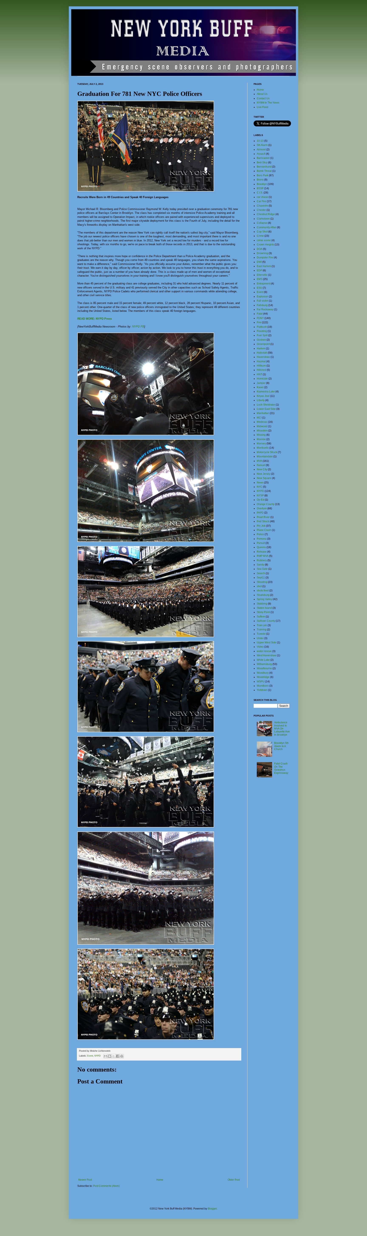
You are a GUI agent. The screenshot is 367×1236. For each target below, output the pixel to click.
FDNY (260, 318)
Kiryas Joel (263, 396)
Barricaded (263, 158)
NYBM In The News (268, 102)
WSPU (260, 681)
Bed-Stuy (262, 162)
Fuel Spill (262, 335)
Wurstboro (263, 685)
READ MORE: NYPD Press (94, 318)
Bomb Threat (264, 170)
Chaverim (262, 205)
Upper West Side (266, 642)
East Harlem (264, 266)
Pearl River (263, 517)
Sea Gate (262, 568)
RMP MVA (262, 555)
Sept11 (261, 577)
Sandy (260, 564)
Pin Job (261, 525)
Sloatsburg (263, 595)
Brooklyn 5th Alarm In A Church (281, 746)
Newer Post (85, 1179)
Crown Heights (265, 244)
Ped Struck (263, 521)
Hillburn (261, 365)
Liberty (261, 400)
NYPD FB (138, 326)
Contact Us (263, 98)
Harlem (261, 348)
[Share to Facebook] (118, 1056)
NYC (259, 486)
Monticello (263, 447)
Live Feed (262, 107)
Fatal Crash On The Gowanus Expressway (281, 768)
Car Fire (261, 201)
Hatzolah (262, 352)
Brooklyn (262, 184)
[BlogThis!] (109, 1056)
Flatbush (262, 326)
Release (262, 551)
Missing (261, 434)
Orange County (265, 504)
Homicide (262, 378)
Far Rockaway (265, 309)
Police (260, 534)
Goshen (261, 339)
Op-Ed (260, 499)
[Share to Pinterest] (122, 1056)
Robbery (262, 560)
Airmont (261, 149)
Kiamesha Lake (266, 391)
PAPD (260, 512)
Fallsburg (262, 305)
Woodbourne (264, 668)
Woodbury (263, 672)
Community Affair (266, 227)
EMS (259, 279)
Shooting (262, 582)
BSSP (260, 188)
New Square (264, 478)
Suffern (261, 616)
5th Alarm (262, 145)
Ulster (260, 638)
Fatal (260, 313)
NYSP (260, 495)
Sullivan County (266, 620)
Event (90, 1055)
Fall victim (262, 300)
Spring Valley (264, 599)
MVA (259, 460)
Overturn (262, 508)
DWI (259, 261)
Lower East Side (266, 408)
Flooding (262, 331)
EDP (259, 270)
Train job (262, 625)
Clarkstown (263, 218)
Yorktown (262, 690)
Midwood (262, 426)
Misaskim (262, 430)
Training (261, 629)
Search (261, 573)
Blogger (212, 1208)
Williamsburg (264, 664)
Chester (261, 210)
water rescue (264, 651)
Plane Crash (264, 530)
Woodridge (263, 677)
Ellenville (262, 274)
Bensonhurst (264, 166)
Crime (260, 235)
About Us (262, 93)
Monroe (261, 439)
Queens (261, 547)
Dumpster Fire (265, 257)
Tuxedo (261, 633)
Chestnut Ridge (266, 214)
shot (259, 586)
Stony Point (263, 612)
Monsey (261, 443)
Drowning (262, 253)
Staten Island (264, 607)
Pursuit (261, 543)
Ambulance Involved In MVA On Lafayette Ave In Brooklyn (282, 728)
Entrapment (263, 283)
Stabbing (262, 603)
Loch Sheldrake (266, 404)
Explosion (262, 296)
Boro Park (262, 175)
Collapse (262, 222)
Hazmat (261, 361)
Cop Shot (262, 231)
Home (159, 1179)
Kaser (260, 387)
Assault (261, 153)
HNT (259, 374)
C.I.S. (260, 192)
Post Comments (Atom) (106, 1185)
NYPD (97, 1055)
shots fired (263, 590)
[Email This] (105, 1056)
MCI (259, 417)
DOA (259, 249)
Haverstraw (263, 357)
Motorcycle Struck (267, 452)
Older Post (234, 1179)
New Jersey (263, 473)
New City (262, 469)
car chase (262, 197)
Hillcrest (261, 369)
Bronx (260, 179)
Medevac (262, 421)
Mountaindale (265, 456)
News (260, 482)
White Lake (263, 659)
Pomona (262, 538)
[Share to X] (114, 1056)
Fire (259, 322)
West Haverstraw (266, 655)
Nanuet (261, 465)
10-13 (260, 140)
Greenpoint (263, 344)
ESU (259, 287)
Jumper (261, 383)
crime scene (264, 240)
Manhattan (263, 413)
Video (260, 646)
